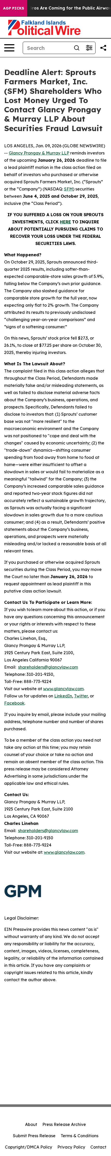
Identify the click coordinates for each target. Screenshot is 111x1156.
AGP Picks (13, 8)
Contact (98, 1147)
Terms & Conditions (79, 1135)
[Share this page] (103, 48)
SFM (68, 189)
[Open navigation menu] (9, 48)
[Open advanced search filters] (89, 48)
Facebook (14, 703)
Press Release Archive (64, 1124)
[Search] (76, 48)
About (31, 1124)
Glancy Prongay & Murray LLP (39, 153)
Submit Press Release (34, 1135)
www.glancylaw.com (63, 688)
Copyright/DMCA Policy (28, 1147)
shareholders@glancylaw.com (48, 667)
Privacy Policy (71, 1147)
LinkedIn (63, 695)
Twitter (81, 695)
